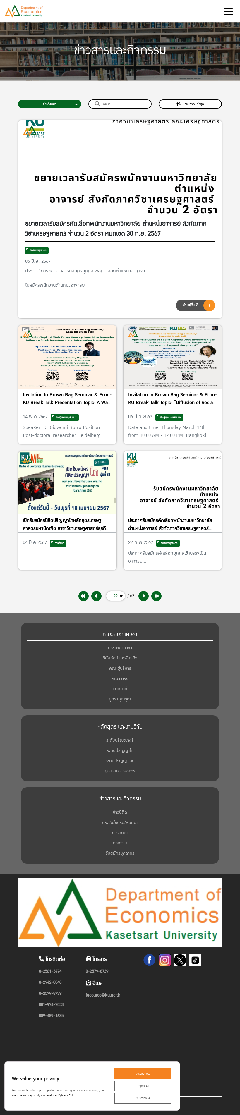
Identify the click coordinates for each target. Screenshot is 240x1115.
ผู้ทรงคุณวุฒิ (120, 699)
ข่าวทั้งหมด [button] (50, 104)
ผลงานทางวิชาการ (120, 771)
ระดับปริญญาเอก (120, 760)
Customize (143, 1098)
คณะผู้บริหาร (120, 668)
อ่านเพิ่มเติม (192, 305)
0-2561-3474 (50, 971)
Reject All (143, 1086)
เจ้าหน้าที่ (120, 689)
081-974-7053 (51, 1004)
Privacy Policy (67, 1095)
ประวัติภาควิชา (120, 648)
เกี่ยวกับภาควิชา (120, 634)
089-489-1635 (51, 1015)
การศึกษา (120, 832)
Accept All (143, 1073)
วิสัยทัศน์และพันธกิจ (120, 658)
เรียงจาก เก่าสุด (194, 104)
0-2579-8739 (50, 993)
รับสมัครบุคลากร (38, 250)
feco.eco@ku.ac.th (103, 995)
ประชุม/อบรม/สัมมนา (120, 822)
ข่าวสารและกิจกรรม (120, 798)
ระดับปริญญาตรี (120, 740)
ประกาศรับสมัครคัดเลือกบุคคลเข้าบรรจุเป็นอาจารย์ (167, 557)
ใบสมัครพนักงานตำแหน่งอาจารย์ (55, 285)
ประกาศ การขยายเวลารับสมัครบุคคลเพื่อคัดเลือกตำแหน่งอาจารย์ (85, 271)
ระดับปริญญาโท (120, 750)
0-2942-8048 (50, 982)
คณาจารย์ (120, 678)
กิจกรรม (120, 843)
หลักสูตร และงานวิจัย (120, 726)
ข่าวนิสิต (120, 812)
